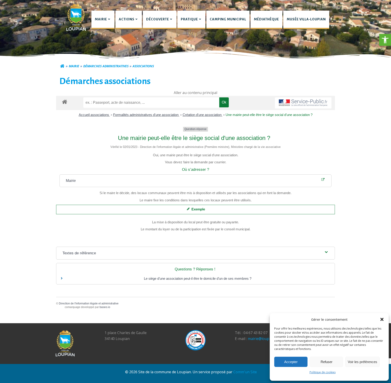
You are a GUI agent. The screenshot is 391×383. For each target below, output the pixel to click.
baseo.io (105, 307)
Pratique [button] (189, 19)
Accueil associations (94, 115)
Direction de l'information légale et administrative (89, 303)
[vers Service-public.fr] (303, 102)
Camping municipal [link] (228, 19)
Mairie (74, 66)
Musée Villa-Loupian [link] (306, 19)
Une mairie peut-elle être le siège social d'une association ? (269, 115)
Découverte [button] (157, 19)
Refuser (326, 362)
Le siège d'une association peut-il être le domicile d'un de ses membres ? (197, 278)
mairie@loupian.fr (263, 338)
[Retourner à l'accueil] (62, 66)
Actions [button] (126, 19)
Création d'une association (202, 115)
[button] (385, 40)
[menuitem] (102, 20)
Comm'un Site (245, 371)
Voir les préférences (362, 362)
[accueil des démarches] (65, 101)
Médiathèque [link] (266, 19)
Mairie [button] (101, 19)
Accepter (291, 362)
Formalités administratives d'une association (146, 115)
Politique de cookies (323, 372)
